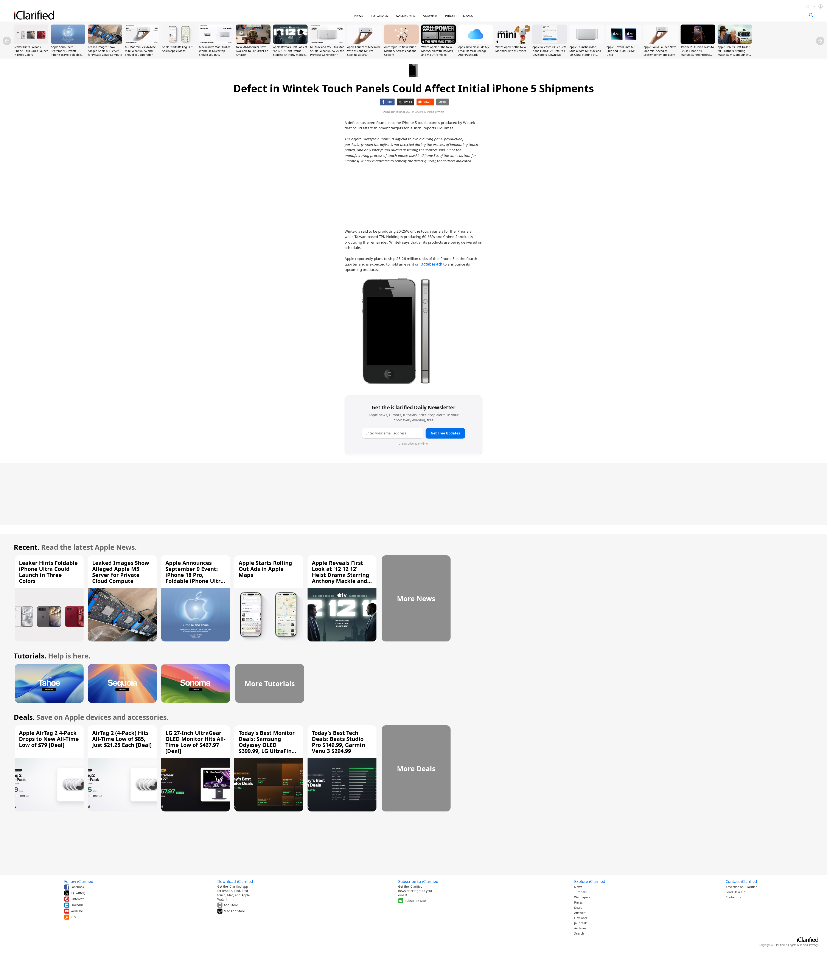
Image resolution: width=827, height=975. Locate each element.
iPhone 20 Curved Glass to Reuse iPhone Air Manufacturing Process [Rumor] (697, 53)
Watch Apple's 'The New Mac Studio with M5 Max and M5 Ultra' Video (437, 51)
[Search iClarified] (811, 15)
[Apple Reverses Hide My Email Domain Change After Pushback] (475, 42)
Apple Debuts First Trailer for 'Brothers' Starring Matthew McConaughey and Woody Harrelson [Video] (733, 55)
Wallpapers (582, 897)
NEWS (358, 15)
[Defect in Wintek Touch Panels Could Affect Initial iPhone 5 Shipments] (398, 331)
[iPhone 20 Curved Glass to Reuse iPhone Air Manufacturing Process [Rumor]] (698, 42)
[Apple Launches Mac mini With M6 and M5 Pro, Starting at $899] (364, 42)
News (578, 887)
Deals (578, 907)
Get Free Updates (445, 433)
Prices (578, 902)
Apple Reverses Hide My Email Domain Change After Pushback (473, 51)
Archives (580, 928)
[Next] (820, 41)
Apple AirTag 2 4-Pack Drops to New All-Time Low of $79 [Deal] (49, 738)
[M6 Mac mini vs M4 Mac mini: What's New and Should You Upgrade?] (142, 42)
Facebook (77, 887)
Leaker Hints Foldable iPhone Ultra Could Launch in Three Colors (31, 51)
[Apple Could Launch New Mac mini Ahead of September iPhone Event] (661, 42)
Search (579, 933)
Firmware (581, 918)
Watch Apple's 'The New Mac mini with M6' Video (511, 49)
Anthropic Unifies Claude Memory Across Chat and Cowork (400, 51)
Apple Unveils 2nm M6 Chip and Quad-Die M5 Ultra (620, 51)
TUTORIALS (379, 15)
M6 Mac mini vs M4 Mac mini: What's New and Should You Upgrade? (140, 51)
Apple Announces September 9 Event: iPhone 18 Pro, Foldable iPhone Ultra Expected (66, 53)
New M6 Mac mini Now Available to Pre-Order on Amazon (252, 51)
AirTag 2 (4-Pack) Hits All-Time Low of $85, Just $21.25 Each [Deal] (122, 738)
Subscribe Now (415, 901)
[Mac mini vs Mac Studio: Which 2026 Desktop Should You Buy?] (216, 42)
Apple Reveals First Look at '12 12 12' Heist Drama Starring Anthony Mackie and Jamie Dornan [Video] (290, 53)
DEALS (468, 15)
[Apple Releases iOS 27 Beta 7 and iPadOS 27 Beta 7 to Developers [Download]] (549, 42)
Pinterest (77, 899)
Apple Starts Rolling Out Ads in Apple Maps (177, 49)
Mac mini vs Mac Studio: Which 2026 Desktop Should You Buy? (214, 51)
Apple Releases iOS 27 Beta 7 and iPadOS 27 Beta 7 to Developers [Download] (549, 51)
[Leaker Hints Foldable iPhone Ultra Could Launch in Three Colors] (31, 42)
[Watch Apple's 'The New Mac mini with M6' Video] (512, 42)
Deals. (24, 717)
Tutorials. (30, 655)
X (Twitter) (78, 893)
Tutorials (580, 892)
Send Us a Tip (735, 892)
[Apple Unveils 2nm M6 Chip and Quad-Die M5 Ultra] (623, 42)
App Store (231, 905)
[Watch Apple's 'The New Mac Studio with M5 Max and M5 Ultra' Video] (438, 42)
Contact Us (733, 897)
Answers (580, 913)
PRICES (450, 15)
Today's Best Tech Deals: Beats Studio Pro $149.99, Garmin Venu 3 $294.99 (338, 741)
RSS (73, 917)
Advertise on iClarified (741, 887)
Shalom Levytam (435, 111)
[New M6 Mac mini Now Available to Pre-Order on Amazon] (253, 42)
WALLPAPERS (405, 15)
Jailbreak (580, 923)
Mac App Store (234, 911)
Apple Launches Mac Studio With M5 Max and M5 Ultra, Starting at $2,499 (585, 53)
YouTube (77, 911)
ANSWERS (430, 15)
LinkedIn (77, 905)
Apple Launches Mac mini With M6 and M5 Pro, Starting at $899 (363, 51)
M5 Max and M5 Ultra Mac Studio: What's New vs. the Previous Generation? (327, 51)
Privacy (813, 945)
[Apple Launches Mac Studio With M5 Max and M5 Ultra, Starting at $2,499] (586, 42)
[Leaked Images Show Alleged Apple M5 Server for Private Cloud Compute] (105, 42)
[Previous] (7, 41)
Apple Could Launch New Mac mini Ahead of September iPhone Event (660, 51)
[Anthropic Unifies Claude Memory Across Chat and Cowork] (401, 42)
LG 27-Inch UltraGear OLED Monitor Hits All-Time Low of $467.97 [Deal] (195, 741)
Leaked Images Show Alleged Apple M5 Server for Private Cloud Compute (105, 51)
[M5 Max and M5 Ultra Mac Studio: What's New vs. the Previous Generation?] (327, 42)
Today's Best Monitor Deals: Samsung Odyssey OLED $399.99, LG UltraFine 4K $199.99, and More (267, 744)
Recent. (26, 547)
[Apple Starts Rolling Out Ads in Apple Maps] (179, 42)
